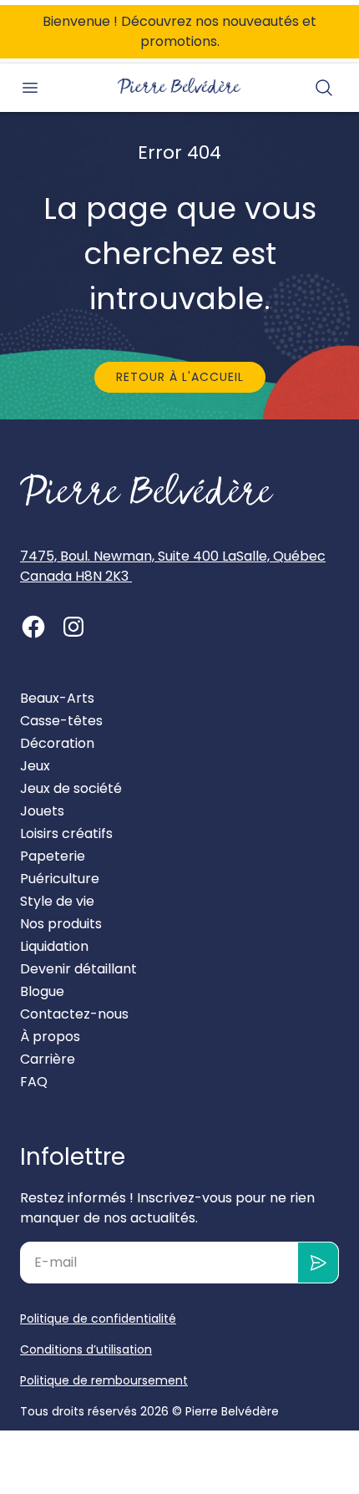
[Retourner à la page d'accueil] (147, 489)
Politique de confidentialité (98, 1318)
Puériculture (59, 878)
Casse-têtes (61, 720)
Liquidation (54, 946)
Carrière (47, 1059)
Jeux (35, 765)
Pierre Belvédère (232, 1411)
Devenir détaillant (78, 968)
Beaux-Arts (57, 698)
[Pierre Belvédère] (179, 86)
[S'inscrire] (318, 1262)
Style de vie (57, 901)
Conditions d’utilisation (86, 1349)
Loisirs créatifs (66, 833)
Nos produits (61, 923)
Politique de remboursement (104, 1380)
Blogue (42, 991)
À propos (50, 1036)
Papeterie (52, 856)
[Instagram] (73, 626)
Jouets (42, 811)
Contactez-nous (74, 1014)
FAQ (34, 1081)
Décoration (57, 743)
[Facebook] (33, 626)
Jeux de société (71, 788)
